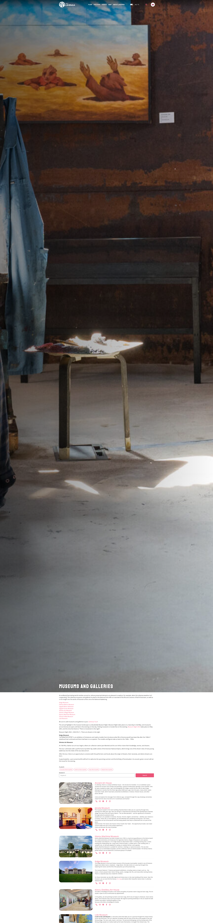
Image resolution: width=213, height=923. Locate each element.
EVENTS (104, 4)
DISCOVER (97, 4)
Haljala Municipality (106, 769)
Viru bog (119, 879)
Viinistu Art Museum (65, 710)
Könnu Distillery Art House (107, 889)
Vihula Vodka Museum (66, 716)
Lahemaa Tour (92, 722)
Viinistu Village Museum (66, 712)
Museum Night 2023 (134, 727)
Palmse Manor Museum (66, 704)
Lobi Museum (63, 718)
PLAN (90, 4)
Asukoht (61, 767)
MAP (109, 4)
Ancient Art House (103, 782)
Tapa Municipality (94, 769)
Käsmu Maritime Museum (67, 714)
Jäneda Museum (102, 808)
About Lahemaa (119, 4)
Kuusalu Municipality (66, 769)
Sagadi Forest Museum (66, 708)
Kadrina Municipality (80, 769)
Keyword (62, 772)
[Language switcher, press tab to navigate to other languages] (153, 5)
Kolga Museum (63, 702)
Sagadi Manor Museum (66, 706)
